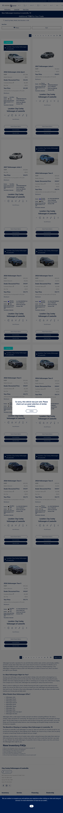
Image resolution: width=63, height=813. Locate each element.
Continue (31, 411)
